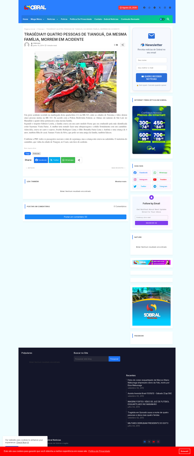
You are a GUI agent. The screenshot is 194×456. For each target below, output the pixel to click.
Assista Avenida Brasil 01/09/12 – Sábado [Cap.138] (150, 393)
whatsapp (163, 173)
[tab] (25, 19)
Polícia (64, 19)
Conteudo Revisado (130, 19)
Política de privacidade (81, 19)
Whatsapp (69, 160)
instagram (143, 179)
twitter (143, 186)
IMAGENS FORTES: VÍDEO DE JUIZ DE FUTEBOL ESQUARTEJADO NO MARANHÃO (148, 402)
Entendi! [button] (184, 451)
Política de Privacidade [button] (99, 451)
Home (25, 19)
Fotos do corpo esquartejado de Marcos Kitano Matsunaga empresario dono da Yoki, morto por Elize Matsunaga (148, 382)
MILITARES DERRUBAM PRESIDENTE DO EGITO (148, 423)
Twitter (56, 160)
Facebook (42, 160)
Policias (40, 29)
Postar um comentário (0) (75, 217)
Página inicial (29, 29)
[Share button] (79, 160)
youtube (163, 179)
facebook (143, 173)
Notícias (51, 19)
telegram (163, 186)
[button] (162, 19)
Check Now (21, 442)
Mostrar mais (120, 181)
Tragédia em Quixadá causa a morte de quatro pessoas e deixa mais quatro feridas (148, 413)
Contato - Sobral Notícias (106, 19)
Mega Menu (36, 19)
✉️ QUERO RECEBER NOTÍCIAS (151, 77)
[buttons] (144, 8)
